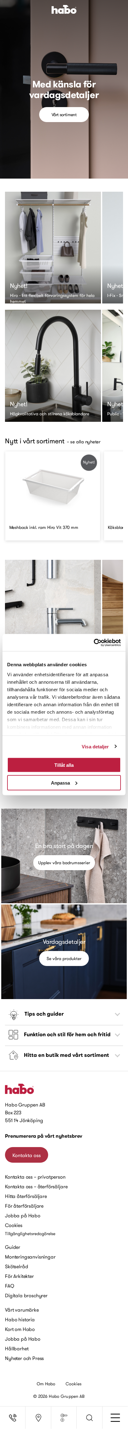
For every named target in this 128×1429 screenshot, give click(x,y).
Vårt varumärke (22, 1310)
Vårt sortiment (64, 114)
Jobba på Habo (22, 1215)
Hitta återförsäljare (26, 1196)
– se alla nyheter (83, 441)
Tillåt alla (64, 765)
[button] (89, 1418)
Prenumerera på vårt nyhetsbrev (43, 1136)
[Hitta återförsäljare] (38, 1418)
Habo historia (20, 1319)
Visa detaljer (95, 746)
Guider (12, 1247)
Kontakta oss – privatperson (35, 1177)
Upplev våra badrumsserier (64, 862)
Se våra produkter (64, 958)
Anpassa (60, 782)
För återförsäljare (24, 1206)
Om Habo (46, 1384)
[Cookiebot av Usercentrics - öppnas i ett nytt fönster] (93, 642)
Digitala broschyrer (26, 1295)
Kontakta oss (26, 1155)
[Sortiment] (64, 1418)
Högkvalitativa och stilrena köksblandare (49, 413)
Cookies (13, 1225)
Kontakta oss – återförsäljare (36, 1186)
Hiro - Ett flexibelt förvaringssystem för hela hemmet (52, 295)
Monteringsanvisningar (30, 1257)
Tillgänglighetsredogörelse (30, 1233)
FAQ (9, 1286)
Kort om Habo (20, 1329)
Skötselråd (16, 1266)
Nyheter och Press (24, 1358)
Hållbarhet (16, 1348)
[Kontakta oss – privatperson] (12, 1418)
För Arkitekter (19, 1276)
